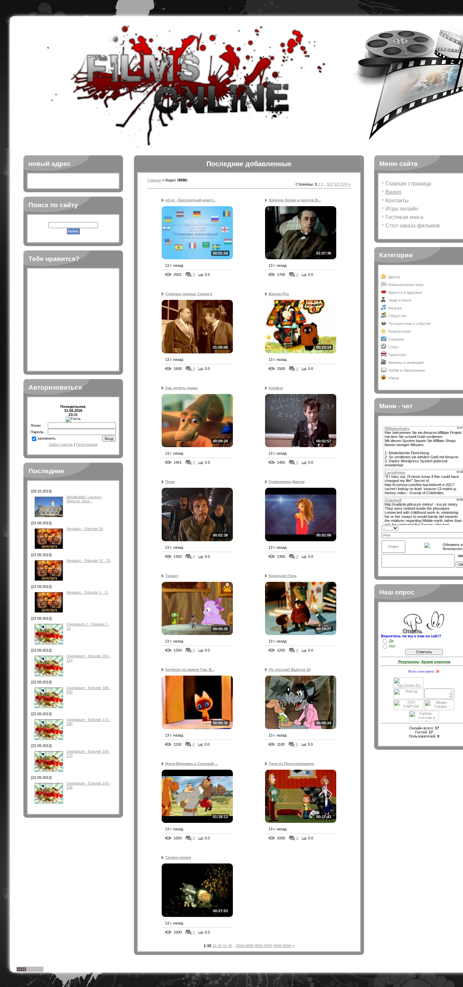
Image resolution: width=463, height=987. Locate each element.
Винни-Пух (279, 294)
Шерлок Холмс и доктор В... (295, 200)
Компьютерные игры (406, 285)
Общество (397, 316)
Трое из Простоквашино (291, 764)
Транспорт (397, 355)
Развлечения (399, 331)
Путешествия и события (409, 324)
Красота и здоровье (405, 292)
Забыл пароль (60, 444)
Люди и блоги (399, 300)
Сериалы (396, 339)
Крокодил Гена (283, 576)
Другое (394, 277)
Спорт (393, 347)
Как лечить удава (181, 388)
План (170, 482)
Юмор (393, 378)
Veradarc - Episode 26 (84, 529)
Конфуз (276, 388)
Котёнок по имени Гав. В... (190, 669)
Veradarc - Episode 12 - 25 (88, 560)
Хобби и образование (406, 370)
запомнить (46, 438)
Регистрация (87, 444)
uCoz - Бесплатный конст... (190, 200)
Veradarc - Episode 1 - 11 (87, 592)
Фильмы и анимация (406, 362)
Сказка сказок (178, 857)
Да (391, 641)
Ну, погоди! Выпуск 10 (289, 669)
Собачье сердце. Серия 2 (188, 294)
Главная (154, 180)
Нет (392, 646)
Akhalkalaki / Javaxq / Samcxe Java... (84, 499)
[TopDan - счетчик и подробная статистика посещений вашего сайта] (424, 720)
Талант (171, 576)
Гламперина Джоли (287, 482)
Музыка (395, 308)
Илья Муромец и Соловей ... (191, 764)
